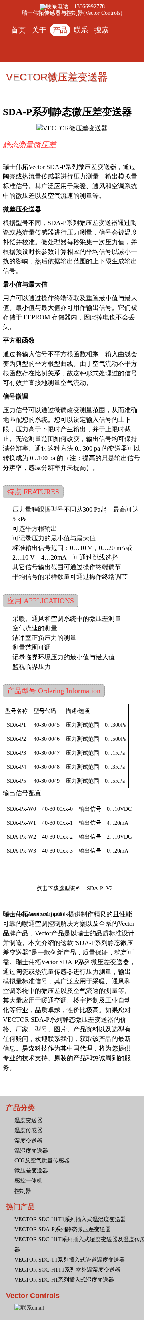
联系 (81, 30)
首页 (18, 30)
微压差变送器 (31, 1171)
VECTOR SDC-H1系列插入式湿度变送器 (64, 1280)
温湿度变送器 (31, 1151)
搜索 (101, 30)
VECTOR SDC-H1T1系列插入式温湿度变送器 (70, 1219)
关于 (39, 30)
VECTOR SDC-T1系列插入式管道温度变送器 (69, 1260)
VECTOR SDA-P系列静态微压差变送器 (62, 1229)
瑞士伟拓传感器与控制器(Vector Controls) (72, 13)
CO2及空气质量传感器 (42, 1161)
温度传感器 (28, 1130)
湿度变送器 (28, 1141)
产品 (60, 30)
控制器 (22, 1191)
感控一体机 (28, 1181)
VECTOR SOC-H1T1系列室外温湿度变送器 (67, 1270)
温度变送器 (28, 1120)
